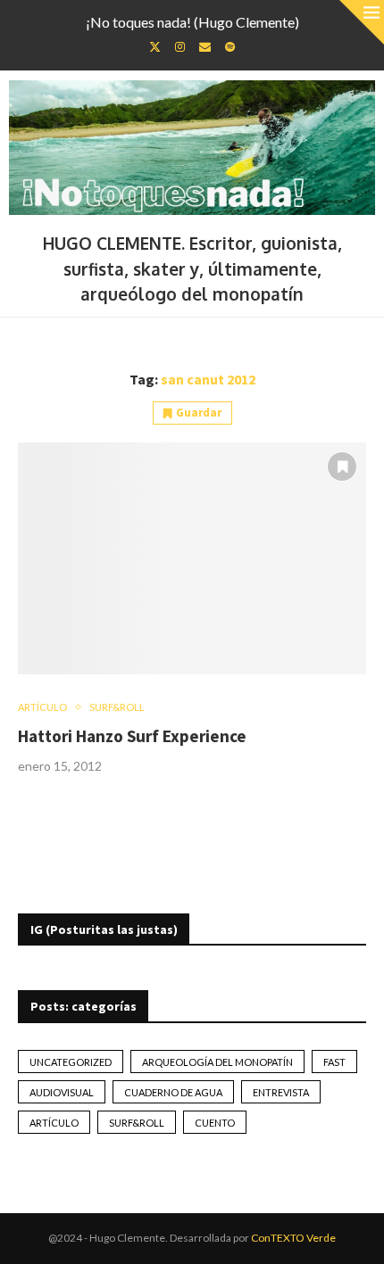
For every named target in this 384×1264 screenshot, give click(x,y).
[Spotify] (230, 46)
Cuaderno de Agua (173, 1092)
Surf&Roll (136, 1122)
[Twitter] (155, 46)
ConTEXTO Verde (293, 1237)
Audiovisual (61, 1092)
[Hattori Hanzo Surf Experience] (192, 558)
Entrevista (281, 1092)
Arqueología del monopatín (217, 1062)
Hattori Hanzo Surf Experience (132, 736)
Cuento (215, 1122)
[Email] (205, 46)
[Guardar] (342, 466)
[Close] (361, 22)
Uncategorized (70, 1062)
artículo (54, 1122)
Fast (334, 1062)
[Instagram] (180, 46)
